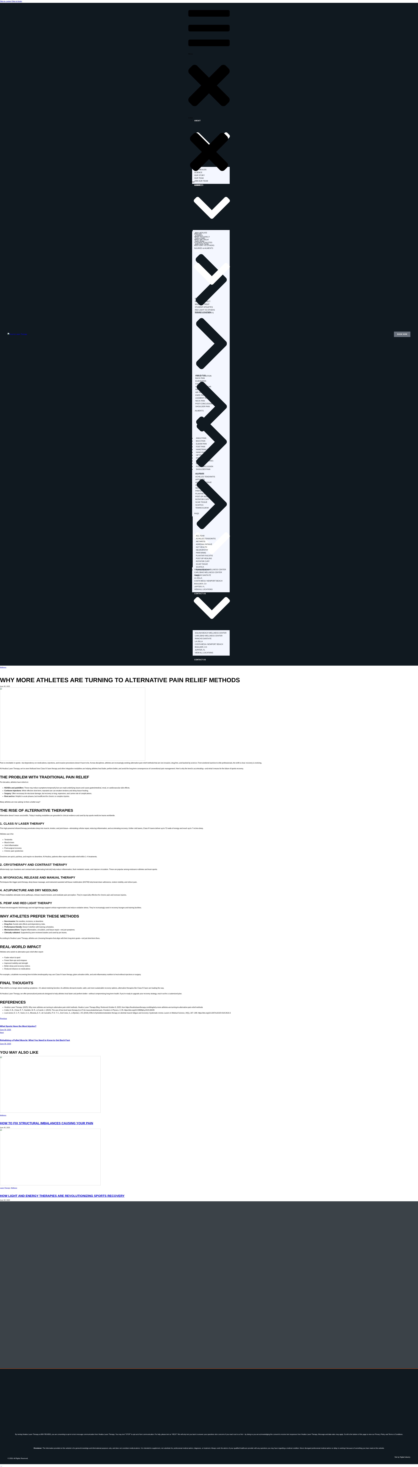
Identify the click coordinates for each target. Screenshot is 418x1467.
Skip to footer (17, 1)
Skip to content (5, 1)
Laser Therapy (5, 1188)
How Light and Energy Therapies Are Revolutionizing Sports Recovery (62, 1195)
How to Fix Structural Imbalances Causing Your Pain (46, 1123)
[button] (209, 61)
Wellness (3, 667)
